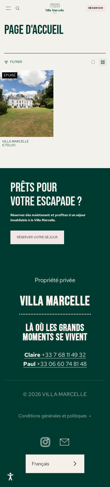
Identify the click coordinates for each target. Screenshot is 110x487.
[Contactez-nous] (64, 442)
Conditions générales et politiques (52, 416)
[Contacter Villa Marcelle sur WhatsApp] (10, 476)
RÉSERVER (95, 8)
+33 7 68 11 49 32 (55, 354)
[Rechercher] (17, 8)
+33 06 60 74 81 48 (55, 363)
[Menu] (8, 8)
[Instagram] (45, 442)
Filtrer (16, 62)
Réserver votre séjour (37, 237)
